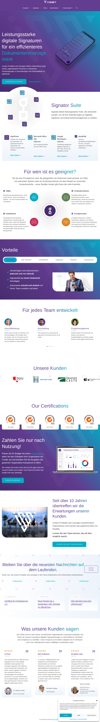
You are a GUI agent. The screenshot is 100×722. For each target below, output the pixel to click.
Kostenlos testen (14, 81)
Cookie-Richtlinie (73, 719)
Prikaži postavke (91, 715)
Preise (45, 8)
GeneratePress (57, 719)
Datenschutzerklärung (82, 719)
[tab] (10, 259)
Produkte (25, 8)
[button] (97, 700)
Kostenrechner (37, 453)
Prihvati (66, 715)
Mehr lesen (91, 569)
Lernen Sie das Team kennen (69, 544)
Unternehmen (54, 8)
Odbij (78, 715)
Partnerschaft (67, 8)
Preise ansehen (13, 480)
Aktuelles (36, 8)
